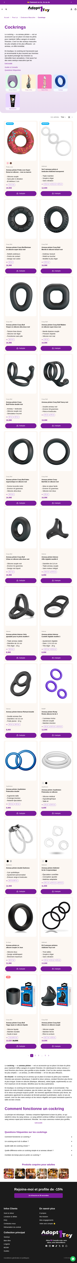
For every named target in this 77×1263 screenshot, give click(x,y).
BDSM (6, 1247)
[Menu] (2, 9)
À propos (42, 1213)
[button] (63, 117)
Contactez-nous (10, 1224)
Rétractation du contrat (12, 1227)
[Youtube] (53, 1246)
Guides (6, 1251)
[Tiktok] (56, 1246)
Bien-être (7, 1241)
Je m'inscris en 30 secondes (38, 1195)
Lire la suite (8, 63)
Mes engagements (46, 1220)
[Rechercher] (6, 9)
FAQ (5, 1220)
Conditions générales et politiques (16, 1258)
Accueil (6, 17)
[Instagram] (50, 1246)
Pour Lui (15, 17)
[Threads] (63, 1246)
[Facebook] (46, 1246)
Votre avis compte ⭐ (47, 1224)
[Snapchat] (66, 1246)
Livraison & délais (10, 1217)
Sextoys (7, 1237)
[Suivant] (48, 1055)
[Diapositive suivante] (71, 2)
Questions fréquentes (13, 70)
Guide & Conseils (11, 67)
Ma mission (43, 1217)
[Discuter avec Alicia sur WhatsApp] (72, 1258)
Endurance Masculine (28, 17)
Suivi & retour (9, 1213)
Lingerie (7, 1244)
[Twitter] (60, 1246)
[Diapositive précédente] (4, 2)
